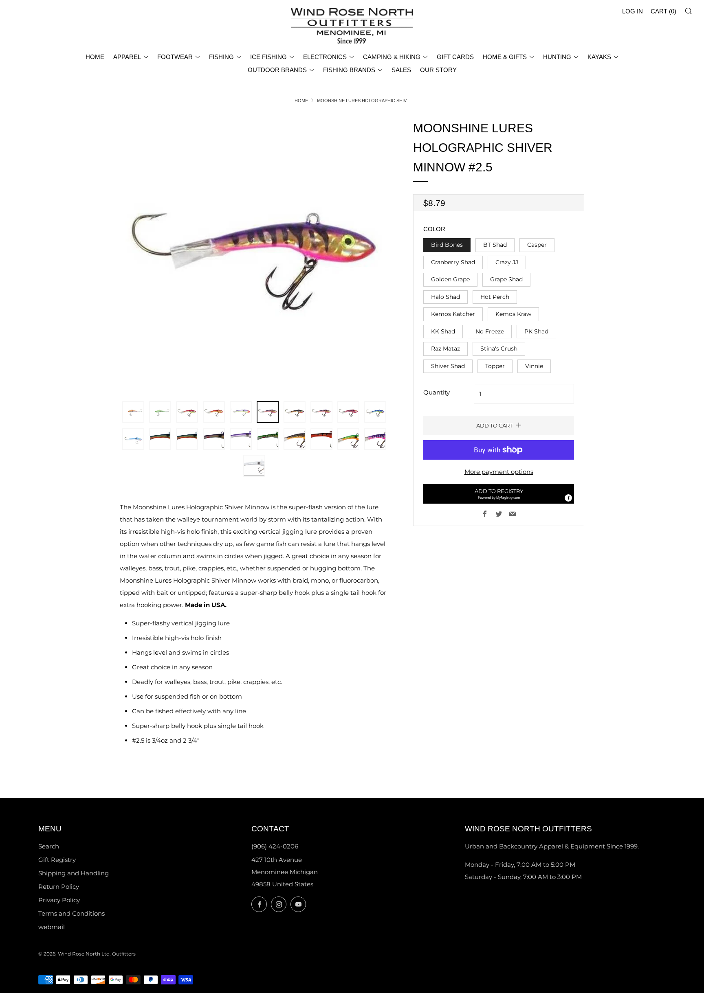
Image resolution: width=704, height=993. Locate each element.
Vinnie (534, 366)
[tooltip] (568, 498)
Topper (495, 366)
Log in (632, 11)
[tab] (133, 412)
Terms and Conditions (71, 913)
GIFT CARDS (455, 56)
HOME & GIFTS (505, 56)
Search (48, 846)
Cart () (663, 11)
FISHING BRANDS (349, 69)
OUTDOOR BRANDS (277, 69)
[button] (498, 494)
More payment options (498, 472)
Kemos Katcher (453, 314)
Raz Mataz (445, 348)
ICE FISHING (268, 56)
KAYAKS (599, 56)
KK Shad (443, 331)
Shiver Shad (448, 366)
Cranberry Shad (453, 262)
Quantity (436, 392)
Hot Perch (494, 297)
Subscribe (639, 958)
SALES (401, 69)
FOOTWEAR (175, 56)
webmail (51, 927)
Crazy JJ (506, 262)
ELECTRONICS (325, 56)
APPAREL (127, 56)
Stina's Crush (498, 348)
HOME (95, 56)
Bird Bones (447, 244)
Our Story (438, 69)
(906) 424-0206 (274, 846)
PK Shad (536, 331)
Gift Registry (57, 860)
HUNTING (557, 56)
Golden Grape (450, 279)
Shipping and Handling (73, 873)
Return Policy (58, 886)
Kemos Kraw (513, 314)
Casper (537, 244)
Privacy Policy (59, 900)
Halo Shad (445, 297)
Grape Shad (506, 279)
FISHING (221, 56)
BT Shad (495, 244)
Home (301, 100)
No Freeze (489, 331)
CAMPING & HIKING (391, 56)
